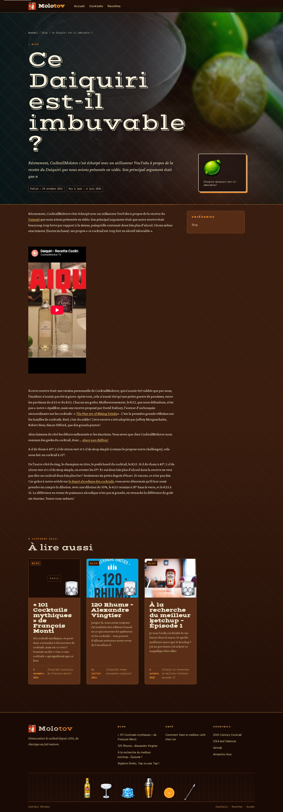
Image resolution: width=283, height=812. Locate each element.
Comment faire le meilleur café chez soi (185, 737)
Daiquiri (34, 219)
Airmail (217, 747)
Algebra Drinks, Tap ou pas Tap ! (138, 763)
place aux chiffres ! (95, 440)
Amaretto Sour (222, 754)
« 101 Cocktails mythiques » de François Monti (137, 737)
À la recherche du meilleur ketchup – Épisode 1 (134, 755)
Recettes (114, 6)
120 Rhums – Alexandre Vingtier (138, 745)
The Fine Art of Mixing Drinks (96, 414)
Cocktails (96, 6)
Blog (195, 224)
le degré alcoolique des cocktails (91, 481)
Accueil (79, 6)
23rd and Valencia (224, 741)
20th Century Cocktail (227, 734)
